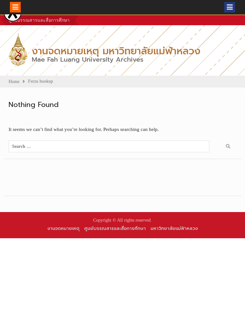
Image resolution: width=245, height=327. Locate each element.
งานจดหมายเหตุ (63, 228)
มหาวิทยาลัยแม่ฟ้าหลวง (174, 228)
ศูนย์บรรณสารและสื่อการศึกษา (39, 20)
